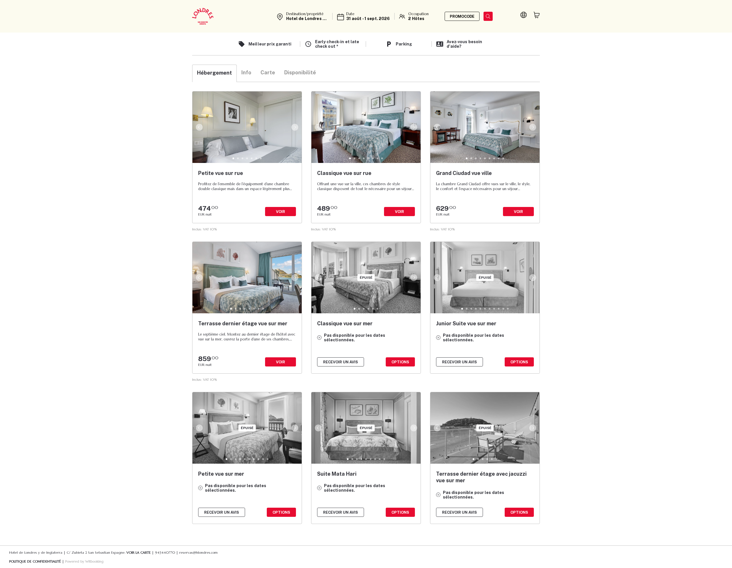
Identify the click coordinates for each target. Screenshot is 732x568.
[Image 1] (233, 158)
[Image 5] (251, 158)
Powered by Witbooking (84, 561)
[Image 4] (247, 158)
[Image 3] (242, 158)
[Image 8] (382, 158)
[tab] (214, 73)
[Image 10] (503, 308)
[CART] (537, 15)
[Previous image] (198, 127)
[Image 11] (508, 308)
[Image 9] (503, 158)
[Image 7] (260, 158)
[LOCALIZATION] (523, 15)
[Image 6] (256, 158)
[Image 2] (238, 158)
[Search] (488, 16)
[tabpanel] (366, 313)
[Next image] (295, 127)
